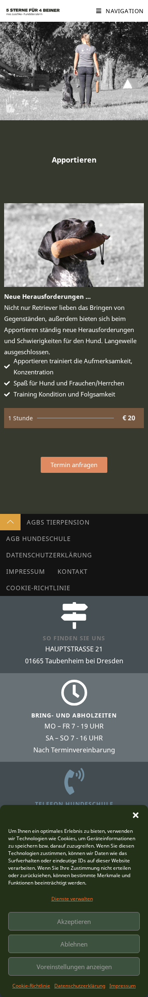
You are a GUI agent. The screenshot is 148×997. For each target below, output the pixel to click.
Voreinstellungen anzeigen (74, 967)
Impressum (122, 985)
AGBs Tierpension (58, 522)
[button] (136, 815)
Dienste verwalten (72, 898)
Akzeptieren (74, 921)
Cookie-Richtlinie (31, 985)
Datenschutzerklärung (79, 985)
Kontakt (73, 571)
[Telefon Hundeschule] (74, 781)
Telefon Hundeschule (74, 804)
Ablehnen (74, 944)
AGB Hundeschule (38, 538)
